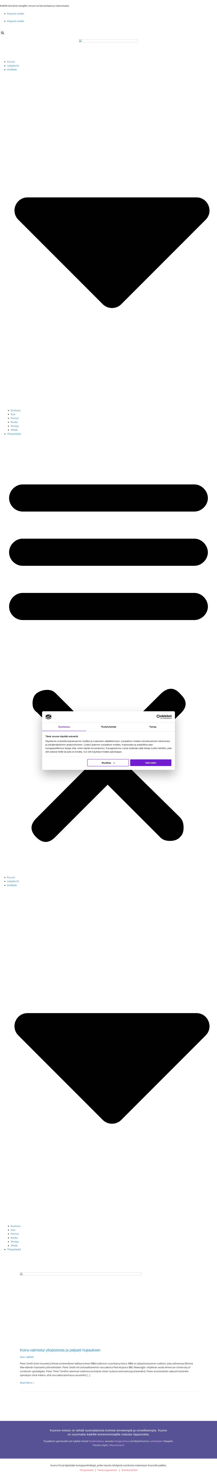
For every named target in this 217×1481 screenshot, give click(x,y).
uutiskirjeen (156, 1441)
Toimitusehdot (129, 1470)
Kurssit (11, 61)
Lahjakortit (13, 65)
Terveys (15, 426)
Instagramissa (122, 1441)
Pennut (15, 418)
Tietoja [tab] (152, 726)
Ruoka (14, 422)
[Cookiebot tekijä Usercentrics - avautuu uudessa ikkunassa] (159, 717)
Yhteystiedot (14, 433)
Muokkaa (106, 762)
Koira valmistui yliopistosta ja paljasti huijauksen (60, 1350)
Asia (13, 414)
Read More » (27, 1382)
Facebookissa (96, 1441)
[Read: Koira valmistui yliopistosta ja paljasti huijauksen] (81, 1308)
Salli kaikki (150, 762)
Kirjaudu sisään (15, 13)
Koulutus (16, 410)
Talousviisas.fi (116, 1445)
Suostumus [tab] (64, 726)
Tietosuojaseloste (107, 1470)
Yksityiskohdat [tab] (108, 726)
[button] (2, 32)
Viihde (14, 429)
